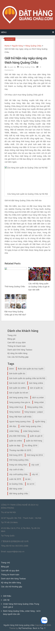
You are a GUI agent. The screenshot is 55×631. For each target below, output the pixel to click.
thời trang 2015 (16, 455)
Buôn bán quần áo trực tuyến (30, 368)
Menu (4, 32)
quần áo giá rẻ (36, 436)
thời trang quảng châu (19, 460)
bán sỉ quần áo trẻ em (18, 392)
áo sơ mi (30, 484)
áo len (27, 479)
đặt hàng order (15, 488)
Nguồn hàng (17, 46)
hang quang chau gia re (19, 402)
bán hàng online (36, 383)
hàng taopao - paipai (33, 412)
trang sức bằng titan (18, 464)
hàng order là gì (16, 407)
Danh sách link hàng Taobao (19, 350)
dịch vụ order (38, 397)
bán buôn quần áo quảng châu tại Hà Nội (27, 378)
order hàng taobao (31, 431)
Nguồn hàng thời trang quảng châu (19, 625)
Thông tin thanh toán (16, 346)
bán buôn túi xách (17, 383)
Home (7, 46)
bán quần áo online (17, 388)
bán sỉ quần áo (36, 388)
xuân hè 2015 (15, 479)
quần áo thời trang (34, 440)
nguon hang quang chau (20, 421)
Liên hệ (6, 600)
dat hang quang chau (18, 397)
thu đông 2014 (30, 445)
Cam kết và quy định (16, 342)
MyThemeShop (25, 628)
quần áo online (15, 440)
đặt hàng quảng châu (18, 493)
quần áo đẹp (14, 445)
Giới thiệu (7, 596)
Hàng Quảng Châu (33, 46)
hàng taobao (14, 412)
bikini (11, 368)
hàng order (39, 402)
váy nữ (35, 474)
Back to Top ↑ (39, 628)
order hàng (14, 431)
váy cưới (35, 464)
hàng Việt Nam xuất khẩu (20, 416)
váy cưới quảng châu (18, 474)
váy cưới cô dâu (16, 469)
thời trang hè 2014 (35, 455)
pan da (13, 67)
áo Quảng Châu (16, 484)
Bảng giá (11, 339)
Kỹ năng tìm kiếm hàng (17, 353)
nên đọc (12, 426)
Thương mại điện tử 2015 (20, 450)
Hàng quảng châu (35, 407)
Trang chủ (11, 335)
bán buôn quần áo (17, 373)
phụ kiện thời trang (17, 436)
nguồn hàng (40, 421)
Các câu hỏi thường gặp (18, 357)
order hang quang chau (30, 426)
